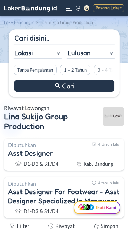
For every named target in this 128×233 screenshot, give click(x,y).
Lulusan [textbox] (79, 53)
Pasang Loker (109, 7)
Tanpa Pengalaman (35, 70)
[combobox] (37, 53)
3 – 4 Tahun (108, 70)
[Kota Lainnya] (78, 8)
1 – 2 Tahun (74, 70)
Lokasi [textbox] (23, 53)
